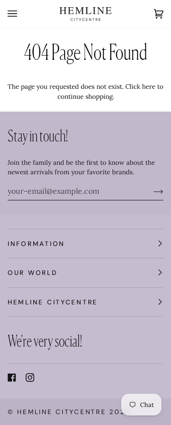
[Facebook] (12, 377)
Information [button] (36, 243)
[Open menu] (22, 14)
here (148, 86)
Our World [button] (32, 272)
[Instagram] (30, 377)
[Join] (150, 190)
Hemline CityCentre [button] (53, 302)
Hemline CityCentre (61, 411)
